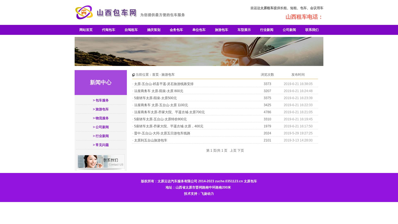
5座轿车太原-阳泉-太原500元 (155, 98)
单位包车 (199, 30)
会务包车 (176, 30)
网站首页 (86, 30)
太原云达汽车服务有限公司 (177, 181)
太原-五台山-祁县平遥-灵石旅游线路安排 (164, 84)
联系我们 (312, 30)
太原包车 (250, 181)
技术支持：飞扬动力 (199, 193)
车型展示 (244, 30)
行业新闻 (266, 30)
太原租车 (267, 8)
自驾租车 (131, 30)
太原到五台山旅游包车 (150, 140)
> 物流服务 (101, 118)
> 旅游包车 (101, 109)
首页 (155, 74)
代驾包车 (108, 30)
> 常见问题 (101, 145)
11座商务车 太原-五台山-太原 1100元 (161, 105)
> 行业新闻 (101, 136)
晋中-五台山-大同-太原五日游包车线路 (162, 133)
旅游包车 (221, 30)
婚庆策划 (153, 30)
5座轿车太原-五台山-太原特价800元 (160, 119)
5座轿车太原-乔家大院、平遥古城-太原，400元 (168, 126)
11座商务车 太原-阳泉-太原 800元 (158, 91)
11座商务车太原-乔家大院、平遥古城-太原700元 (169, 112)
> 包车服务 (101, 100)
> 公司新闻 (101, 127)
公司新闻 (289, 30)
